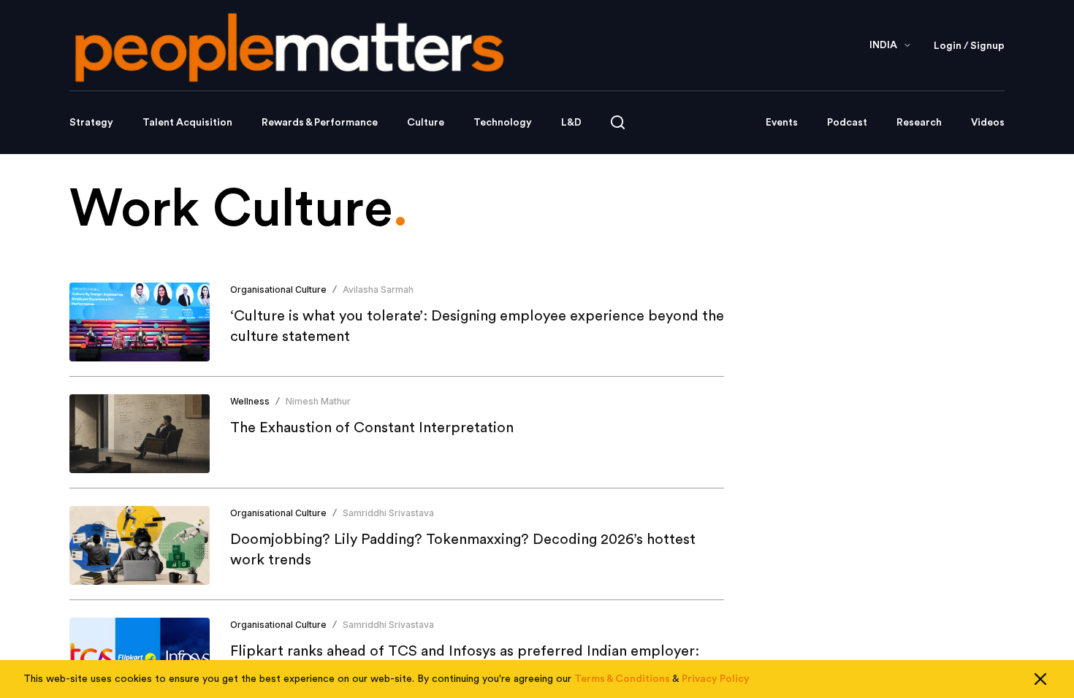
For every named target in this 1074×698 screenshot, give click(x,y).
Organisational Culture (278, 289)
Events (782, 123)
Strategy (91, 123)
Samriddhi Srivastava (388, 512)
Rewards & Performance (320, 123)
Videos (988, 123)
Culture (425, 123)
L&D (571, 123)
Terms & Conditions (622, 679)
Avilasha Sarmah (378, 289)
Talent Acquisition (187, 123)
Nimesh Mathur (318, 401)
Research (919, 123)
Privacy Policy (716, 679)
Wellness (250, 401)
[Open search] (618, 122)
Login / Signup (969, 46)
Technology (502, 123)
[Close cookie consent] (1040, 679)
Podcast (847, 123)
